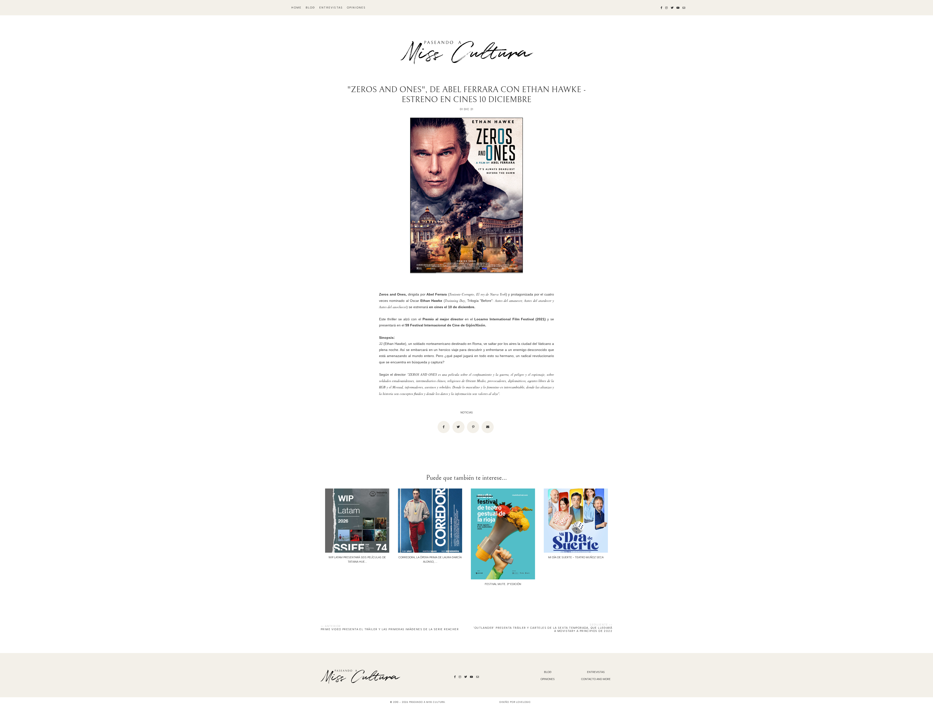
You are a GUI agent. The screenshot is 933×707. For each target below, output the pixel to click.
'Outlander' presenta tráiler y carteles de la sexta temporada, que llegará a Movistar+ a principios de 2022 (542, 629)
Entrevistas (331, 7)
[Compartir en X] (458, 427)
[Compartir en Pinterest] (473, 427)
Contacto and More (596, 679)
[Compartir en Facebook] (444, 427)
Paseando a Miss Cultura (427, 702)
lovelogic (523, 702)
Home (296, 7)
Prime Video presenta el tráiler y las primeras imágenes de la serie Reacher (390, 629)
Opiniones (356, 7)
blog (310, 7)
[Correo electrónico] (488, 427)
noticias (466, 412)
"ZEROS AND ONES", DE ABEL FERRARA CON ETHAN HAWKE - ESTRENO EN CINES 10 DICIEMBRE (466, 94)
